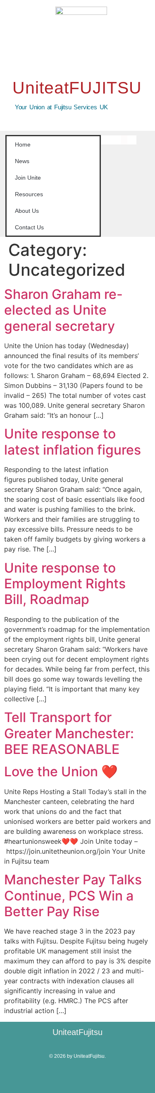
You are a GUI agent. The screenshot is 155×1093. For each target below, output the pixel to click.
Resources (29, 194)
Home (23, 144)
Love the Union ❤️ (61, 771)
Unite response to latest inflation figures (72, 441)
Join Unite (28, 177)
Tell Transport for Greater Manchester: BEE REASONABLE (69, 733)
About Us (27, 210)
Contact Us (29, 227)
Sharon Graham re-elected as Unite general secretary (63, 310)
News (22, 161)
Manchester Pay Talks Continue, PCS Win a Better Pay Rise (73, 896)
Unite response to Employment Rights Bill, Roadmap (65, 584)
